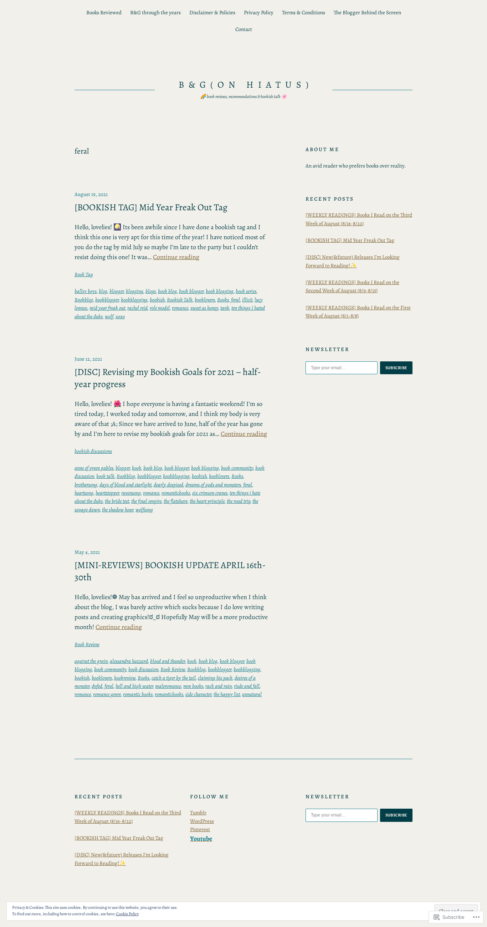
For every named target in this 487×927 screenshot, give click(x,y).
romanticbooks (176, 492)
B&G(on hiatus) (246, 84)
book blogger (191, 291)
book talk (105, 476)
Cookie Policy (127, 914)
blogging (134, 291)
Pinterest (200, 829)
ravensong (131, 492)
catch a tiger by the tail (174, 677)
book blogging (220, 291)
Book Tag (84, 274)
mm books (193, 686)
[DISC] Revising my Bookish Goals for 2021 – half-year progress (168, 378)
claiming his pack (215, 677)
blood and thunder (167, 661)
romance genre (107, 694)
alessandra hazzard (129, 661)
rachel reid (137, 307)
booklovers (205, 299)
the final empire (146, 501)
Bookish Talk (180, 299)
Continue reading (176, 257)
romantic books (138, 694)
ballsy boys (86, 291)
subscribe (396, 368)
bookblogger (107, 299)
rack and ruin (218, 686)
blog (103, 291)
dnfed (97, 686)
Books (223, 299)
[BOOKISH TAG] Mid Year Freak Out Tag (151, 207)
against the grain (91, 661)
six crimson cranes (209, 492)
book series (246, 291)
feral (235, 299)
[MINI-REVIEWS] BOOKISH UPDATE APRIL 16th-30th (170, 571)
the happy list (227, 694)
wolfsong (144, 509)
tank (224, 307)
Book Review (87, 644)
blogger (116, 291)
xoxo (120, 316)
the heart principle (207, 501)
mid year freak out (107, 307)
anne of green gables (94, 468)
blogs (150, 291)
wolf (109, 316)
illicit (247, 299)
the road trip (238, 501)
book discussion (143, 669)
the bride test (117, 501)
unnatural (252, 694)
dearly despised (168, 484)
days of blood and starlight (125, 484)
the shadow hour (117, 509)
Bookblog (84, 299)
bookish (157, 299)
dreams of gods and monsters (213, 484)
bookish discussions (93, 451)
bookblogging (134, 299)
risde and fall (247, 686)
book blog (167, 291)
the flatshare (176, 501)
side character (198, 694)
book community (237, 468)
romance (180, 307)
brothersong (86, 484)
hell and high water (134, 686)
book (136, 468)
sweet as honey (204, 307)
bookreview (124, 677)
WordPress (202, 821)
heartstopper (107, 492)
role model (160, 307)
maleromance (168, 686)
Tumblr (198, 812)
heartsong (84, 492)
